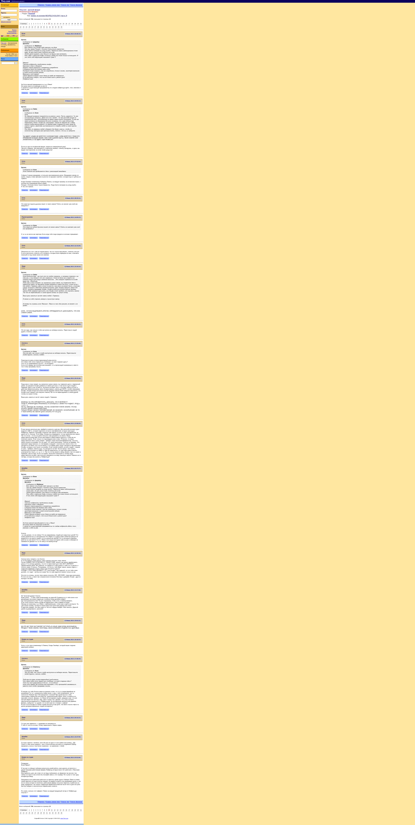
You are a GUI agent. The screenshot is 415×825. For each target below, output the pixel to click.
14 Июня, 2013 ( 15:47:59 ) (73, 737)
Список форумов (76, 5)
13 (57, 23)
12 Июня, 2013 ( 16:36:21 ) (73, 324)
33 (52, 27)
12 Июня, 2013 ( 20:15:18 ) (73, 378)
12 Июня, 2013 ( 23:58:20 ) (73, 423)
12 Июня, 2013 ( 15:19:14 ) (73, 266)
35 (58, 27)
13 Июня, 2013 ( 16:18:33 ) (73, 639)
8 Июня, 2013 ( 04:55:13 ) (73, 101)
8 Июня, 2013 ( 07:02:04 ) (73, 161)
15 (63, 23)
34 (55, 27)
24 (26, 27)
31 (47, 27)
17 (69, 23)
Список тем (65, 5)
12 (54, 23)
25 (29, 27)
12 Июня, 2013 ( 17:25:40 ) (73, 343)
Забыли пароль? (6, 22)
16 (66, 23)
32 (50, 27)
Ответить (41, 5)
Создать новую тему (53, 5)
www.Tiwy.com (64, 818)
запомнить (6, 17)
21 (81, 23)
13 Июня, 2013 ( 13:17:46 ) (73, 590)
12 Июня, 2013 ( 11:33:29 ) (73, 246)
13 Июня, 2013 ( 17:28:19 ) (73, 659)
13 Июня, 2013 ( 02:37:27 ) (73, 468)
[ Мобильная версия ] (17, 1)
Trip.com (3, 43)
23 (23, 27)
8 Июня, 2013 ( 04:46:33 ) (73, 34)
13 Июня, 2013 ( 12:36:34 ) (73, 553)
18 (72, 23)
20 (78, 23)
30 (44, 27)
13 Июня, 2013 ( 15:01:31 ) (73, 620)
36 (61, 27)
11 (52, 23)
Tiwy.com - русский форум (29, 10)
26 (32, 27)
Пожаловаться (44, 93)
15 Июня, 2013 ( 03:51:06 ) (73, 757)
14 (60, 23)
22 (20, 27)
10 (49, 23)
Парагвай (31, 13)
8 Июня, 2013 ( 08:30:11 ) (73, 198)
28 (38, 27)
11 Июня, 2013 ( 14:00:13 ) (73, 217)
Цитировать (33, 93)
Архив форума (11, 33)
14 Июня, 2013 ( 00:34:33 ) (73, 718)
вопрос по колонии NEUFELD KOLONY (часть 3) (49, 16)
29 (41, 27)
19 (75, 23)
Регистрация (12, 31)
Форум (14, 30)
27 (35, 27)
